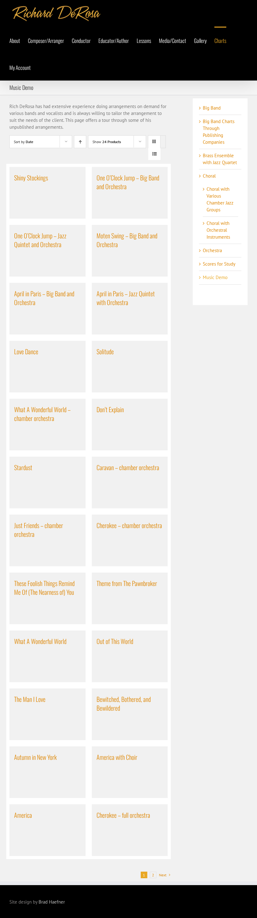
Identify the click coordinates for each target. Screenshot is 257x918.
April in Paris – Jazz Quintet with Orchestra (126, 298)
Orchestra (212, 250)
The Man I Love (29, 699)
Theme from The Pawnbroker (127, 583)
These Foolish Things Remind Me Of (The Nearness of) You (44, 587)
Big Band (212, 108)
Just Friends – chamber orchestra (38, 530)
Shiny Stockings (31, 177)
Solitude (105, 351)
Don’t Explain (110, 409)
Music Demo (215, 277)
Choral (209, 176)
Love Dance (26, 351)
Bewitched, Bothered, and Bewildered (124, 703)
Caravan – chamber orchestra (128, 467)
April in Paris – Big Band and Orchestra (44, 298)
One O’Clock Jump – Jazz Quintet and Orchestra (40, 240)
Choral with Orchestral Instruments (218, 230)
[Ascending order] (80, 141)
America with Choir (117, 757)
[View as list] (154, 154)
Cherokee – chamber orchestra (129, 525)
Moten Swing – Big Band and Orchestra (127, 240)
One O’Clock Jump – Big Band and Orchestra (128, 182)
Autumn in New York (35, 757)
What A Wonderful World (40, 641)
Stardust (23, 467)
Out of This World (115, 641)
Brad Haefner (52, 902)
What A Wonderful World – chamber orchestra (42, 414)
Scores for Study (219, 264)
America (23, 815)
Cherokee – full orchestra (123, 815)
